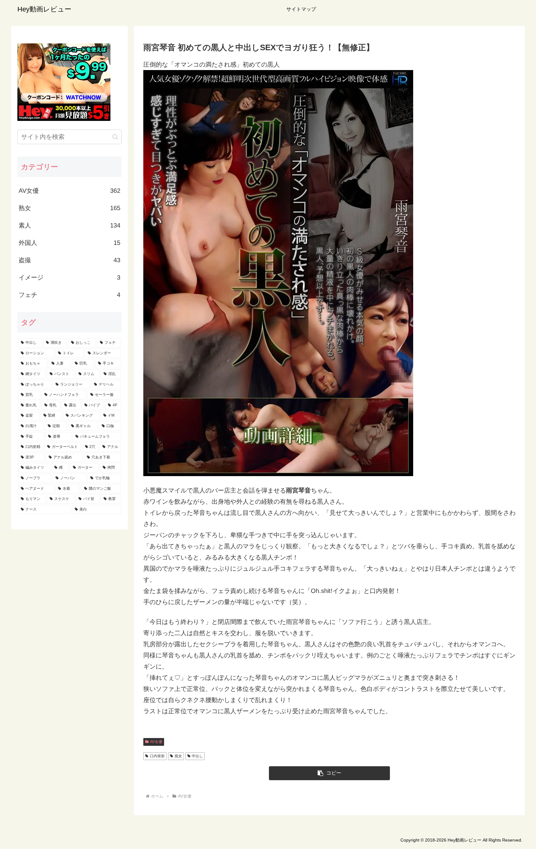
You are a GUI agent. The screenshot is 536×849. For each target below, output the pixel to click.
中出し (197, 756)
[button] (329, 773)
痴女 (178, 756)
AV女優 (156, 742)
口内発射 (157, 756)
